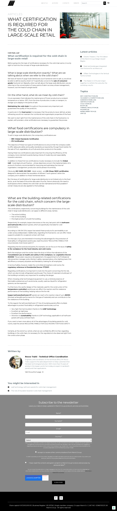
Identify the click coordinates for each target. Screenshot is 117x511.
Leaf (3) (83, 113)
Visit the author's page (33, 372)
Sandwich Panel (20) (88, 100)
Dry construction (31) (89, 96)
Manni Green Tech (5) (88, 111)
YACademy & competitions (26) (92, 98)
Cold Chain (11, 53)
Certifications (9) (87, 102)
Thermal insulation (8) (89, 107)
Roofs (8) (83, 106)
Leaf (17, 53)
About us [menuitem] (44, 3)
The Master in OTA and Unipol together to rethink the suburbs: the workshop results (93, 83)
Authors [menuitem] (55, 3)
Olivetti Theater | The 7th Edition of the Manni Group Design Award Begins (94, 59)
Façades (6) (84, 109)
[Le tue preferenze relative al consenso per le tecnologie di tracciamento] (114, 508)
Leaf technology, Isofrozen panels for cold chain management (33, 387)
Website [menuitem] (76, 3)
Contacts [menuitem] (65, 3)
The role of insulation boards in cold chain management (31, 391)
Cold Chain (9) (85, 104)
